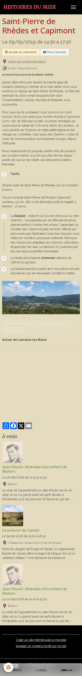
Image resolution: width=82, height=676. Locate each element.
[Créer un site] (15, 670)
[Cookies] (8, 667)
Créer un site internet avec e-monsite (41, 640)
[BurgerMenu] (73, 7)
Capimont (46, 323)
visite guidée (12, 330)
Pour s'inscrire (56, 52)
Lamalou (63, 323)
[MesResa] (67, 670)
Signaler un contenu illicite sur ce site (41, 646)
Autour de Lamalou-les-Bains (27, 61)
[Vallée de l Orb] (41, 297)
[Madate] (41, 670)
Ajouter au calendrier (22, 52)
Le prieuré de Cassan (21, 530)
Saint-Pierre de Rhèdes (19, 323)
